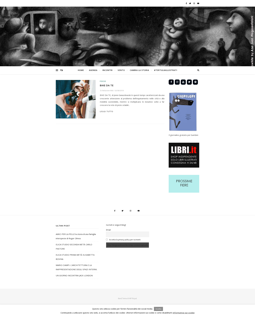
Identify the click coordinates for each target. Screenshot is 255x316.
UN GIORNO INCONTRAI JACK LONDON (74, 275)
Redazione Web (107, 90)
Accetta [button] (158, 309)
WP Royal (133, 298)
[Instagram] (177, 82)
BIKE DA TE (107, 85)
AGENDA (93, 70)
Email (108, 230)
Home (81, 70)
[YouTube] (183, 82)
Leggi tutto (106, 111)
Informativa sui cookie (184, 312)
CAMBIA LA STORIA (139, 70)
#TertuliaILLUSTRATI (165, 70)
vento (121, 70)
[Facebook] (171, 82)
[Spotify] (195, 82)
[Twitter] (189, 82)
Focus (103, 81)
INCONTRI (107, 70)
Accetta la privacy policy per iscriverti (125, 239)
